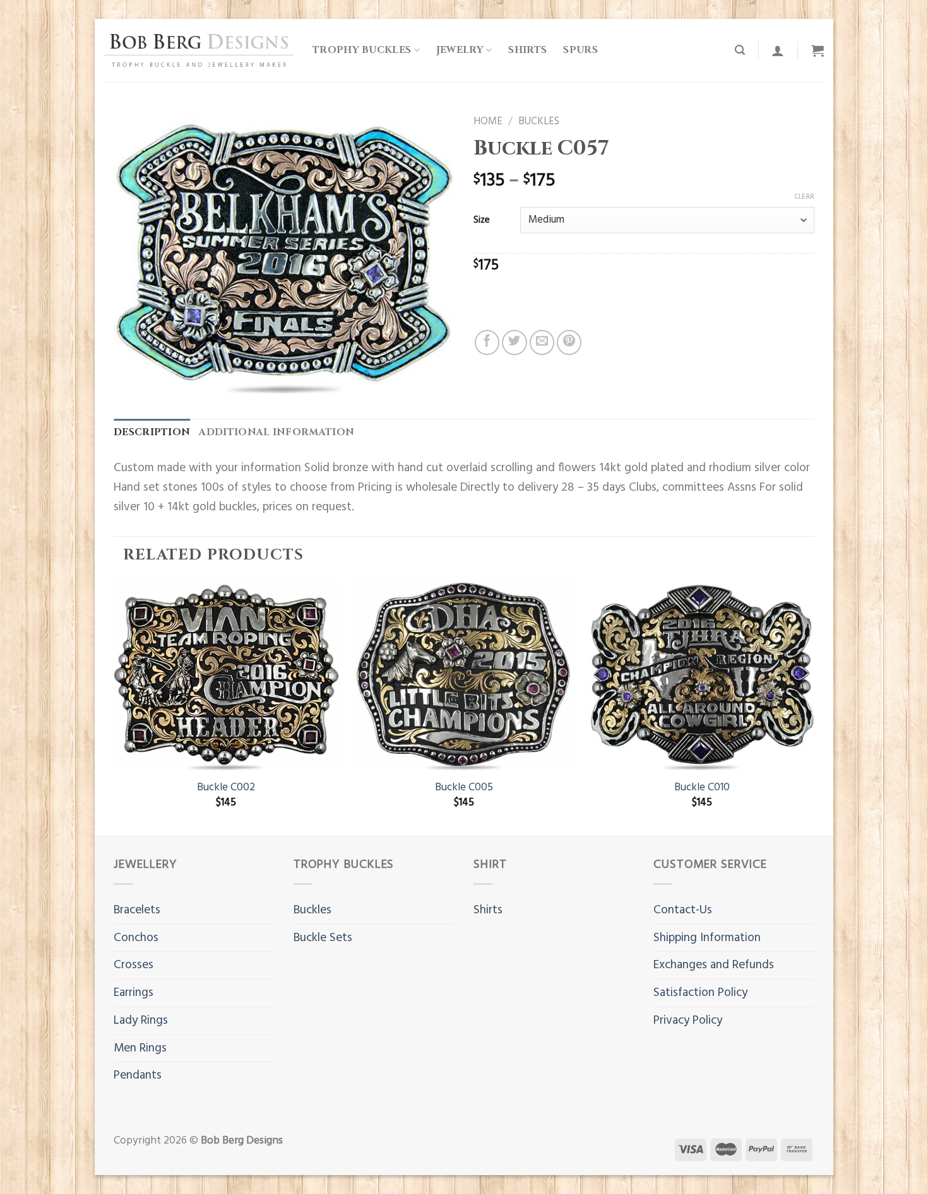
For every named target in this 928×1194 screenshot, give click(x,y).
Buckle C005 (464, 788)
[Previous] (114, 707)
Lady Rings (141, 1020)
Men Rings (140, 1048)
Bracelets (137, 910)
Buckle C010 (702, 788)
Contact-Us (682, 910)
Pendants (138, 1075)
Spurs (580, 50)
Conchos (136, 937)
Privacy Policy (687, 1020)
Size (481, 220)
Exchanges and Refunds (713, 965)
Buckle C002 (226, 788)
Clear (804, 196)
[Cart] (817, 50)
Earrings (133, 992)
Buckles (538, 122)
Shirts (527, 50)
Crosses (133, 965)
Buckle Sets (323, 937)
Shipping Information (707, 937)
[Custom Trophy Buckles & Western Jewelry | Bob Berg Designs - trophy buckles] (199, 50)
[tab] (152, 433)
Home (488, 122)
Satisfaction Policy (700, 992)
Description (152, 432)
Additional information (276, 432)
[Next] (813, 707)
